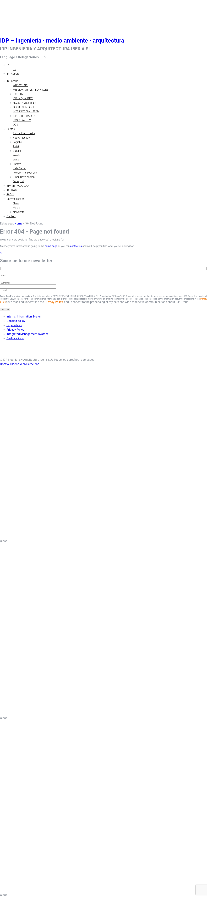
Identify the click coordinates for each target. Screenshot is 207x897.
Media (16, 207)
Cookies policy (15, 321)
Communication (15, 198)
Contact (11, 216)
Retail (16, 146)
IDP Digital (12, 190)
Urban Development (24, 177)
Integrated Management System (27, 334)
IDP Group (12, 80)
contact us (76, 246)
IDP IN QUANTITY (23, 98)
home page (51, 246)
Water (16, 159)
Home (18, 223)
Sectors (11, 129)
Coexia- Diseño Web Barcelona (19, 364)
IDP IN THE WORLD (24, 115)
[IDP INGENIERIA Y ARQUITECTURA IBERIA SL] (8, 15)
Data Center (19, 168)
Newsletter (19, 211)
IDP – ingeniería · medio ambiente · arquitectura (62, 40)
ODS (15, 124)
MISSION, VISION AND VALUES (30, 89)
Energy (17, 163)
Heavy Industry (21, 137)
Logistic (17, 142)
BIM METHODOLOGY (18, 185)
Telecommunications (25, 172)
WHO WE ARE (20, 85)
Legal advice (14, 325)
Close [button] (3, 541)
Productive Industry (24, 133)
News (16, 203)
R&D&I (10, 194)
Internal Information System (24, 316)
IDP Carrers (12, 73)
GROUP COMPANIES (24, 107)
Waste (16, 155)
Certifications (15, 338)
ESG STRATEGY (22, 120)
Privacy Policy (54, 302)
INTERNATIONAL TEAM (26, 111)
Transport (18, 181)
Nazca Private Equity (24, 102)
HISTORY (18, 94)
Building (17, 150)
